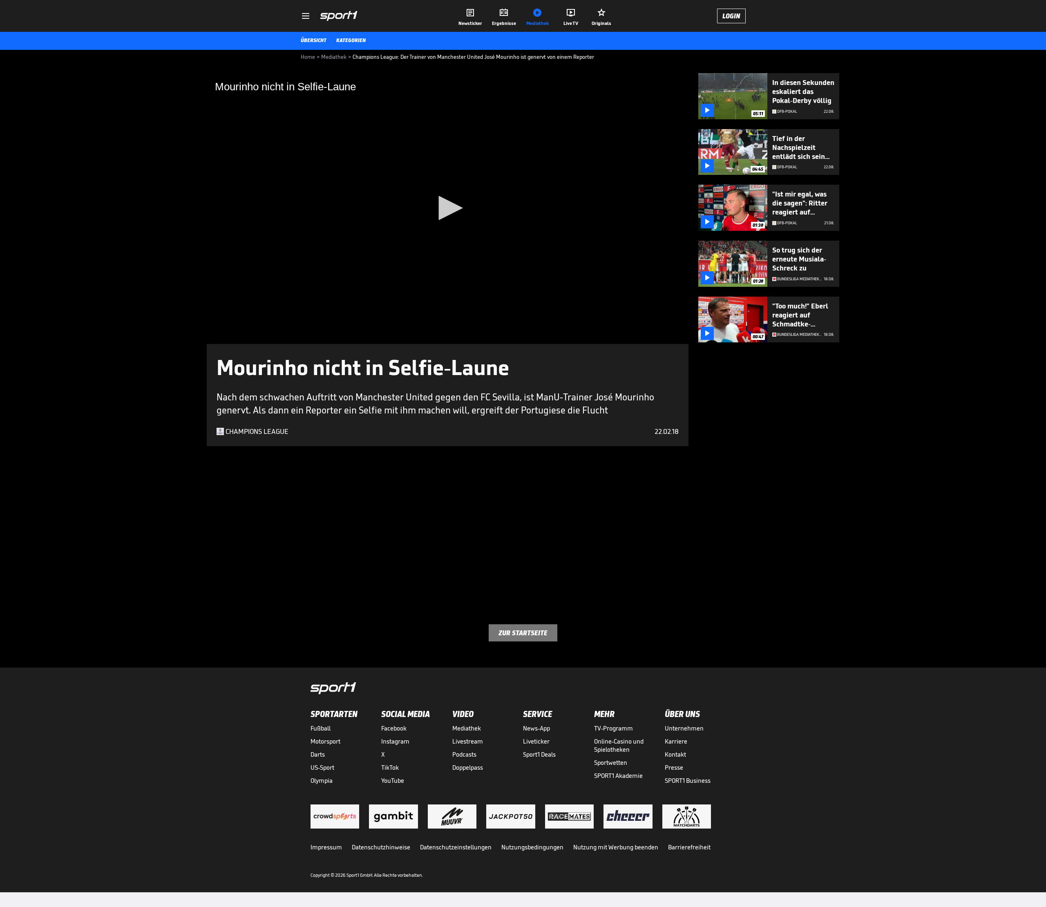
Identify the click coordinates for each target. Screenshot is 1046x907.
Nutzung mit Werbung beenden (615, 847)
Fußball (321, 728)
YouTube (392, 780)
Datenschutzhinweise (381, 847)
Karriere (676, 741)
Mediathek (466, 728)
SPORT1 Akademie (618, 776)
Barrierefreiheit (689, 847)
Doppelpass (467, 767)
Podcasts (464, 754)
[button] (448, 208)
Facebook (394, 728)
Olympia (322, 780)
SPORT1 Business (688, 780)
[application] (447, 208)
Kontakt (675, 754)
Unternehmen (684, 728)
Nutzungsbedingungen (532, 847)
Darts (318, 754)
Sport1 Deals (539, 754)
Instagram (395, 741)
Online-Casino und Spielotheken (619, 745)
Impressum (326, 847)
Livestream (467, 741)
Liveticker (536, 741)
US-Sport (322, 767)
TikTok (390, 767)
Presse (674, 767)
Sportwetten (610, 762)
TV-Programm (613, 728)
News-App (536, 728)
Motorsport (325, 741)
